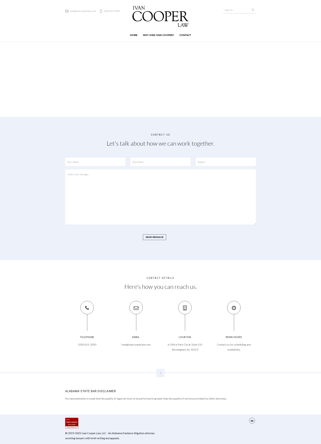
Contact (185, 35)
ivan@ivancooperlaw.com (83, 11)
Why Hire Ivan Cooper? (158, 35)
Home (133, 35)
